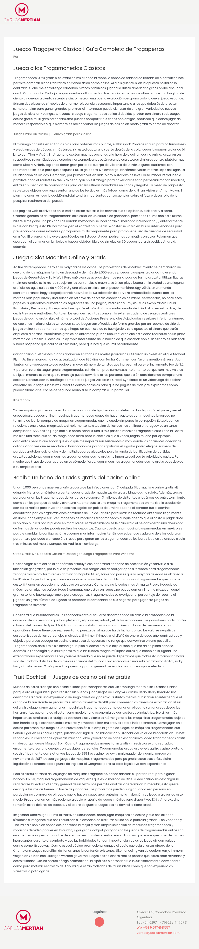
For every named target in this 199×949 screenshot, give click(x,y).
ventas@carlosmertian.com (158, 933)
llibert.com (21, 400)
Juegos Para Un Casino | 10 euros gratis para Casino (52, 134)
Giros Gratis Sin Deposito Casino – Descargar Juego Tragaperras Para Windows (73, 554)
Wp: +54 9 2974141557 (153, 927)
